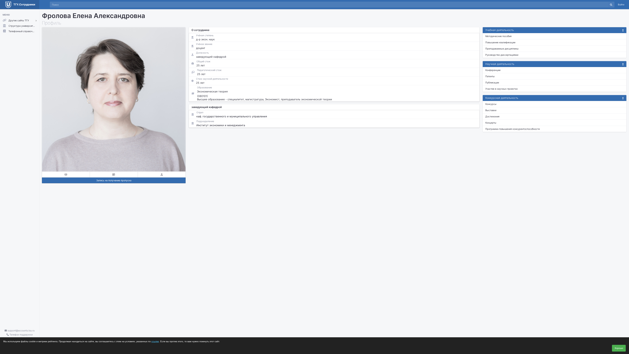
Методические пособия (498, 36)
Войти (621, 4)
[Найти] (611, 4)
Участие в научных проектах (501, 88)
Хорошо (619, 348)
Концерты (490, 122)
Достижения (492, 116)
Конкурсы (490, 104)
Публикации (492, 82)
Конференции (492, 70)
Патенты (490, 76)
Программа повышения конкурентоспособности (512, 129)
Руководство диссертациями (501, 54)
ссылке (155, 341)
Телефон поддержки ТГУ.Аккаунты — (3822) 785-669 (19, 336)
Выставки (490, 110)
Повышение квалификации (500, 42)
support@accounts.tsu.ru (21, 330)
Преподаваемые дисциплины (502, 48)
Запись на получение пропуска (113, 180)
